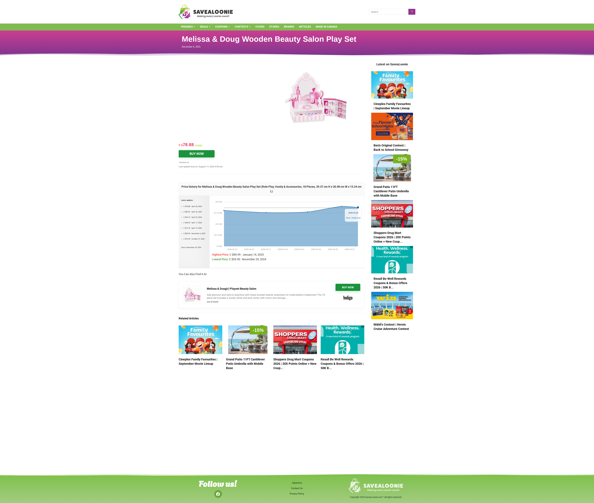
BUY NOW (196, 154)
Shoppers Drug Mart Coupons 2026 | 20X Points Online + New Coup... (294, 363)
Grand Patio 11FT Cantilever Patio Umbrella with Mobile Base (245, 363)
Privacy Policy (297, 493)
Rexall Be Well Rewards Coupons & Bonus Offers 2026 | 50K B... (342, 363)
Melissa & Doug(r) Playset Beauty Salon (231, 288)
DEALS (204, 26)
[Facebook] (218, 494)
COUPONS (221, 26)
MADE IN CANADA (326, 26)
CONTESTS (241, 26)
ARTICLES (305, 26)
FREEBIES (187, 26)
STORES (274, 26)
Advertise (297, 482)
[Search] (411, 12)
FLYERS (259, 26)
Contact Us (297, 488)
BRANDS (289, 26)
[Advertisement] (217, 85)
